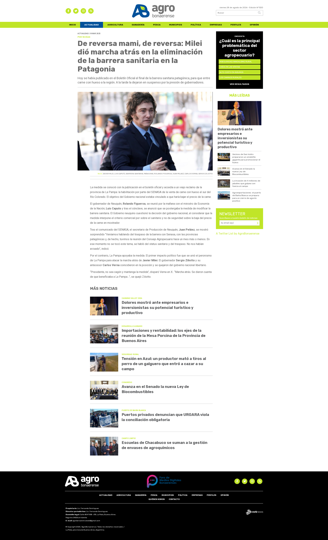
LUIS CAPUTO (119, 174)
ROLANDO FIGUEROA (163, 174)
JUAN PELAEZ (178, 174)
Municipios (175, 25)
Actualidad (91, 25)
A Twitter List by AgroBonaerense (237, 233)
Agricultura (115, 25)
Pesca (157, 25)
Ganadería (138, 25)
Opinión (254, 25)
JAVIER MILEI (108, 174)
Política (196, 25)
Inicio (72, 25)
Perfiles (235, 25)
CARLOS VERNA (191, 174)
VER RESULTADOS (239, 84)
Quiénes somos (156, 499)
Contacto (174, 499)
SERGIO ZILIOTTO (205, 174)
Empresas (216, 25)
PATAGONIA (148, 174)
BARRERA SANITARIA (134, 174)
